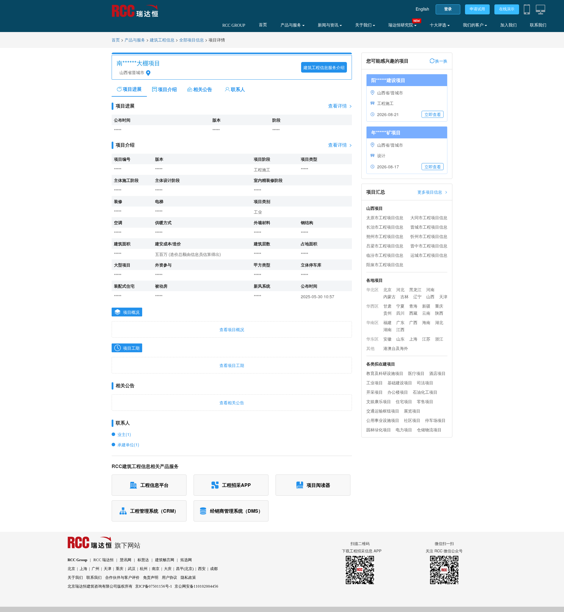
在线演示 (506, 9)
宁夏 (400, 306)
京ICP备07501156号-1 (153, 586)
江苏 (426, 339)
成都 (214, 568)
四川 (400, 313)
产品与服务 (291, 25)
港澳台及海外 (395, 348)
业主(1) (124, 434)
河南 (430, 289)
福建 (387, 322)
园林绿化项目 (378, 429)
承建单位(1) (128, 444)
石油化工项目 (425, 392)
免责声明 (150, 577)
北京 (387, 289)
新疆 (426, 306)
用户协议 (169, 577)
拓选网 (186, 560)
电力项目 (404, 429)
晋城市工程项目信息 (428, 227)
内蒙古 (389, 296)
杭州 (143, 568)
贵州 (387, 313)
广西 (413, 322)
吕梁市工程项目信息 (384, 246)
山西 (430, 296)
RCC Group (77, 560)
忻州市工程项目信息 (428, 236)
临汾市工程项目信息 (384, 255)
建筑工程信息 (162, 40)
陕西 (439, 313)
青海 (413, 306)
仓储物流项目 (429, 429)
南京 (156, 568)
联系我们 (538, 25)
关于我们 (364, 25)
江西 (400, 329)
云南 (426, 313)
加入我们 (508, 25)
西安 (202, 568)
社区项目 (412, 420)
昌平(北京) (185, 568)
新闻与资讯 (329, 25)
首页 (263, 25)
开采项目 (374, 392)
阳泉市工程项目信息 (384, 264)
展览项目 (412, 411)
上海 (413, 339)
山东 (400, 339)
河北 (400, 289)
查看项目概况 (231, 329)
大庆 (168, 568)
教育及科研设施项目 (384, 373)
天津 (443, 296)
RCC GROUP (233, 25)
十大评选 (438, 25)
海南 (426, 322)
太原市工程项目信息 (384, 217)
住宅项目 (404, 401)
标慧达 (143, 560)
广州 (95, 568)
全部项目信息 (191, 40)
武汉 (131, 568)
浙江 (439, 339)
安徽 (387, 339)
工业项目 (374, 382)
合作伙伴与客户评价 (122, 577)
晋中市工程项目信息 (428, 246)
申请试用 (477, 9)
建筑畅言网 (164, 560)
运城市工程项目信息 (428, 255)
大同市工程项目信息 (428, 217)
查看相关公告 (231, 402)
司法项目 (425, 382)
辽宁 (417, 296)
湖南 (387, 329)
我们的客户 (474, 25)
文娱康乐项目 (378, 401)
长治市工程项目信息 (384, 227)
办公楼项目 (397, 392)
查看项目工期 (231, 365)
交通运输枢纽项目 (382, 411)
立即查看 (432, 114)
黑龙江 (415, 289)
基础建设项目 (399, 382)
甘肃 (387, 306)
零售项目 (425, 401)
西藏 (413, 313)
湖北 (439, 322)
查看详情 (340, 106)
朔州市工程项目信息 (384, 236)
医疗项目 (416, 373)
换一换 (441, 61)
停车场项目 (435, 420)
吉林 (404, 296)
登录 (448, 9)
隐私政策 (188, 577)
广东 (400, 322)
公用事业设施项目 (382, 420)
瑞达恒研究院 (401, 25)
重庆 (439, 306)
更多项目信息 (432, 192)
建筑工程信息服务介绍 (324, 67)
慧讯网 (125, 560)
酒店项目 (437, 373)
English (422, 9)
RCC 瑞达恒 (103, 560)
